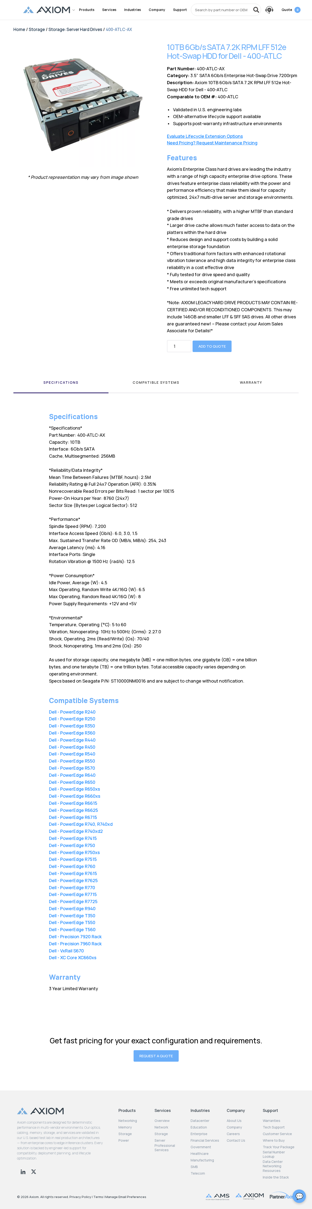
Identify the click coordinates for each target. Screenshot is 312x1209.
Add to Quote (212, 346)
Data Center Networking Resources (273, 1166)
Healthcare (200, 1153)
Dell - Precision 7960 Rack (75, 944)
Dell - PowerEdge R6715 (73, 817)
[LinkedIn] (23, 1171)
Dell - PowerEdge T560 (72, 929)
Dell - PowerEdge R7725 (73, 901)
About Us (234, 1120)
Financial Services (205, 1140)
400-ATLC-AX (119, 29)
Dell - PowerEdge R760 (72, 866)
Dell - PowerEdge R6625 (73, 810)
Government (201, 1147)
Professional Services (165, 1147)
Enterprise (199, 1134)
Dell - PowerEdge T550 (72, 922)
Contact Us (236, 1140)
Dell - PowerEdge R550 (72, 761)
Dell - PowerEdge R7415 (73, 838)
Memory (125, 1127)
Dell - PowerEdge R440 (72, 740)
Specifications (60, 382)
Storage (37, 29)
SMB (194, 1167)
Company (157, 10)
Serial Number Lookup (274, 1154)
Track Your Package (278, 1147)
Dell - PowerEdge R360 (72, 733)
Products (86, 10)
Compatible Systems (156, 382)
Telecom (198, 1173)
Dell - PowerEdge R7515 (73, 859)
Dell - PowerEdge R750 (72, 845)
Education (199, 1127)
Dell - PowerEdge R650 (72, 782)
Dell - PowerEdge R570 (72, 768)
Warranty (251, 382)
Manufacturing (202, 1160)
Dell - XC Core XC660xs (72, 957)
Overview (162, 1120)
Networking (127, 1120)
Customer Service (277, 1134)
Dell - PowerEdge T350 (72, 915)
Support (180, 10)
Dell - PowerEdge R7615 (73, 873)
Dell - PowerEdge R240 (72, 712)
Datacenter (200, 1120)
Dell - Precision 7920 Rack (75, 936)
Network (161, 1127)
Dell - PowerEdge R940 (72, 908)
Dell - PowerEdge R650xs (74, 789)
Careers (233, 1134)
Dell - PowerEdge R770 (72, 887)
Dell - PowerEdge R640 (72, 775)
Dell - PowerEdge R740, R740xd (81, 824)
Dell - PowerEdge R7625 (73, 880)
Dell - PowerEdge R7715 (73, 894)
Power (123, 1140)
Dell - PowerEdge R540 (72, 754)
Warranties (271, 1120)
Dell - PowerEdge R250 (72, 719)
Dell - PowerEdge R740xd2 (76, 831)
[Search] (256, 10)
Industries (132, 10)
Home (19, 29)
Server (160, 1140)
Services (109, 10)
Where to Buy (274, 1140)
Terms (98, 1197)
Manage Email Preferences (125, 1197)
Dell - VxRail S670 (66, 951)
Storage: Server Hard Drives (75, 29)
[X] (33, 1171)
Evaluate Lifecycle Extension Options (205, 136)
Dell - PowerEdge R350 (72, 726)
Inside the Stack (276, 1177)
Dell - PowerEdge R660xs (74, 796)
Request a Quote (156, 1055)
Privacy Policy (80, 1197)
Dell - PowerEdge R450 (72, 747)
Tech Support (274, 1127)
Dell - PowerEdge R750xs (74, 852)
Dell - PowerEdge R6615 (73, 803)
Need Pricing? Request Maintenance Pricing (212, 143)
